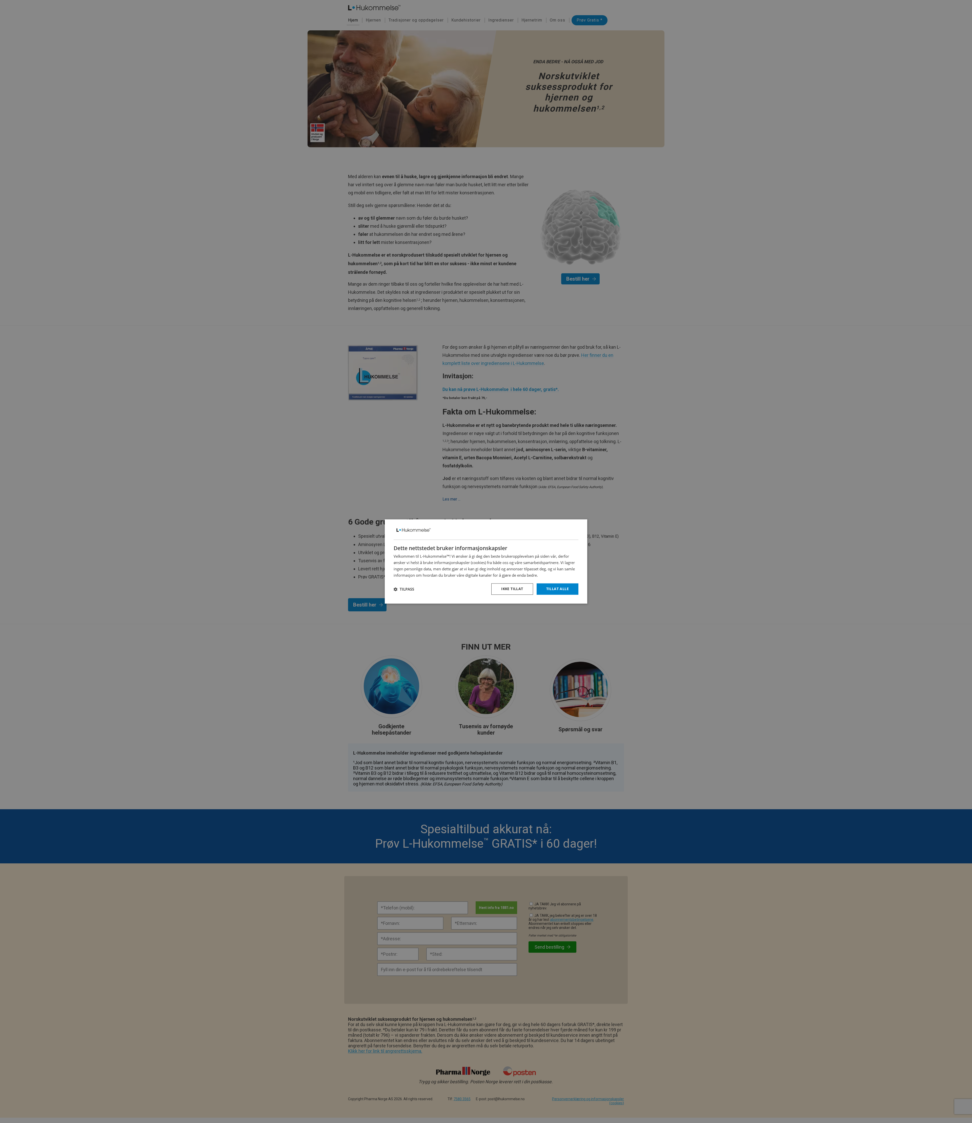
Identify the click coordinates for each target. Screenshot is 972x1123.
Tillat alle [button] (557, 589)
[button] (404, 589)
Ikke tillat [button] (512, 589)
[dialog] (486, 561)
